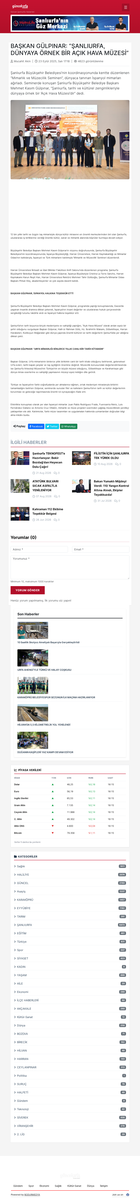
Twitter (53, 426)
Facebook (37, 426)
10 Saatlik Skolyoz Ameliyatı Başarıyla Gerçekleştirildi (48, 642)
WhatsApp (70, 426)
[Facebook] (127, 1195)
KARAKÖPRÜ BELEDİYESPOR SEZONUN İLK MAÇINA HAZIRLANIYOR (56, 697)
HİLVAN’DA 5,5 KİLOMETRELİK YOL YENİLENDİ (43, 724)
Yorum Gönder (28, 590)
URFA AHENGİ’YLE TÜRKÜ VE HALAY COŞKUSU (44, 669)
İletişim (104, 1185)
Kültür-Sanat (74, 1185)
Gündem (18, 1185)
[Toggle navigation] (125, 7)
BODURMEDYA (32, 1194)
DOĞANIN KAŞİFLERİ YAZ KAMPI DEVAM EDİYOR (45, 752)
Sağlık (58, 1185)
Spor (31, 1185)
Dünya (90, 1185)
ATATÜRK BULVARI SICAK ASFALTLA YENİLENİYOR (45, 486)
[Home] (23, 5)
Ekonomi (44, 1185)
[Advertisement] (70, 209)
